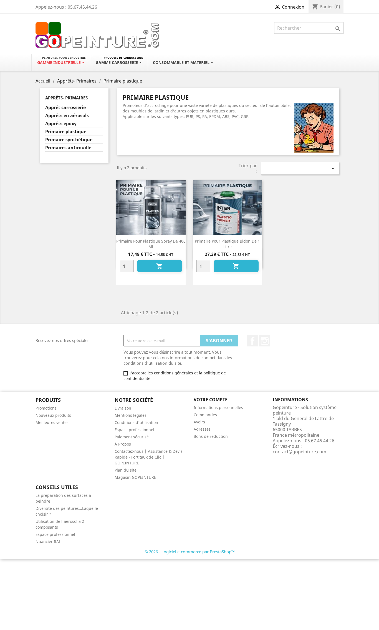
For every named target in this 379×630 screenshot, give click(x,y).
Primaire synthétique (68, 140)
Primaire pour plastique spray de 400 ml (151, 243)
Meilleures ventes (52, 422)
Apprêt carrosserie (65, 107)
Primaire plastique (65, 132)
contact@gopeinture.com (299, 452)
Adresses (202, 429)
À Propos (123, 444)
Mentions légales (130, 415)
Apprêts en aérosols (67, 116)
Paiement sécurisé (132, 436)
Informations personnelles (218, 407)
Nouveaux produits (53, 415)
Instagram (264, 340)
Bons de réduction (211, 436)
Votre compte (211, 400)
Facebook (252, 340)
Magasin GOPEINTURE (135, 477)
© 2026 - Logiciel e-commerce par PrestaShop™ (190, 551)
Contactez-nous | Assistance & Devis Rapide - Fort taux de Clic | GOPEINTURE (149, 457)
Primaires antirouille (68, 148)
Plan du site (126, 470)
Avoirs (199, 422)
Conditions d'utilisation (136, 422)
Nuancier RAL (48, 541)
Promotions (46, 408)
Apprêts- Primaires (66, 98)
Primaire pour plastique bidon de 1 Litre (227, 243)
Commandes (205, 414)
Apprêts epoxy (61, 124)
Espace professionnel (134, 429)
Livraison (123, 408)
